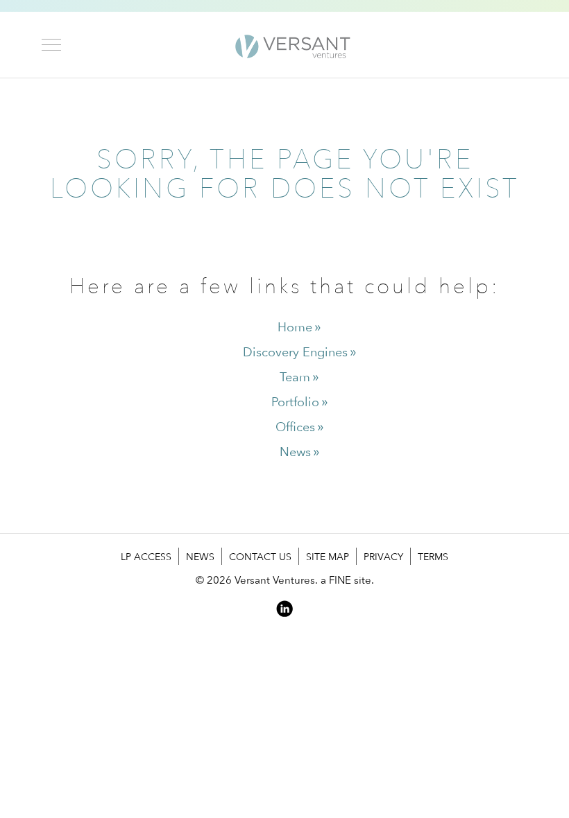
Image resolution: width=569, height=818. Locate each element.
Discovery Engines (295, 352)
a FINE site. (347, 579)
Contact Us (260, 556)
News (295, 451)
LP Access (146, 556)
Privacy (383, 556)
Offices (295, 426)
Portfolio (295, 401)
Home (295, 327)
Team (295, 376)
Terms (433, 556)
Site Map (327, 556)
